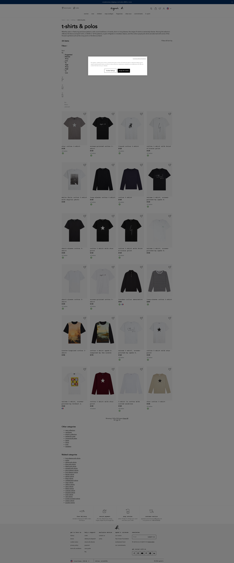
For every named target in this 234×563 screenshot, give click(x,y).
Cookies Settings (110, 70)
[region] (117, 65)
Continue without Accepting (139, 58)
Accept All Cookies (124, 70)
